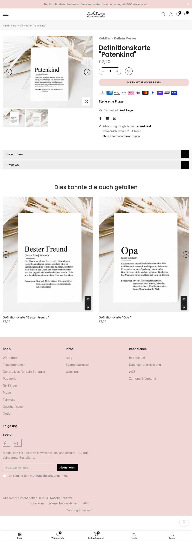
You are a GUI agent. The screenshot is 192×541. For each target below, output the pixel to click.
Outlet (7, 413)
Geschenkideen (14, 406)
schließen (4, 4)
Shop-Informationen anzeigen (121, 136)
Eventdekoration (77, 365)
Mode (7, 392)
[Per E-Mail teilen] (107, 118)
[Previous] (9, 72)
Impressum (137, 358)
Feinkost (9, 399)
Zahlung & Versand (142, 378)
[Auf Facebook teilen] (100, 118)
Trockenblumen (14, 365)
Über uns (72, 371)
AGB (132, 371)
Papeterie (9, 378)
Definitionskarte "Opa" (115, 317)
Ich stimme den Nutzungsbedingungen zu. (38, 476)
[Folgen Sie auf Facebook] (6, 443)
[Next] (87, 72)
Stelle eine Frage (111, 101)
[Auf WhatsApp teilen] (114, 118)
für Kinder (10, 385)
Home (6, 25)
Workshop (10, 358)
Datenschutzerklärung (145, 365)
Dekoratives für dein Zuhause (24, 371)
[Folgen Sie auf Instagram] (18, 443)
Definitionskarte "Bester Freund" (26, 317)
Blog (69, 358)
